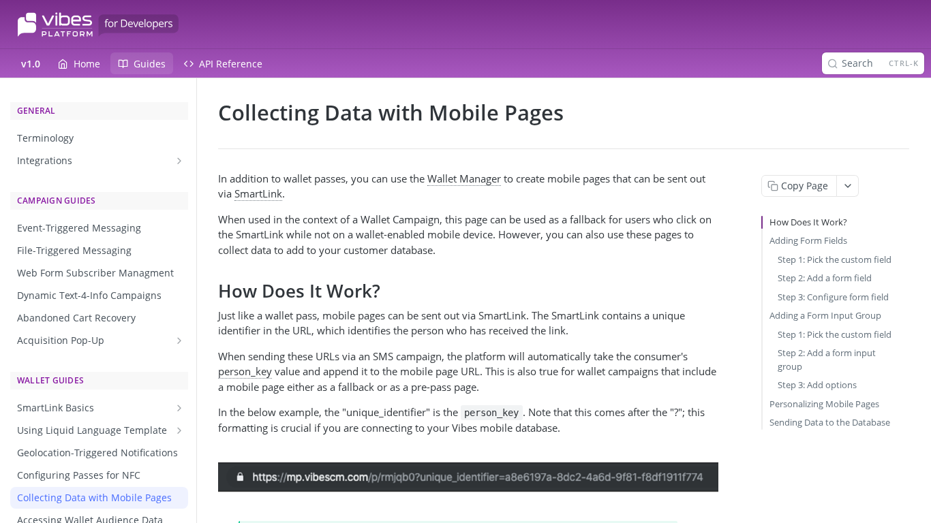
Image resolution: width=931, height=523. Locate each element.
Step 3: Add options (817, 385)
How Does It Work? (808, 222)
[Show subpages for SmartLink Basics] (179, 407)
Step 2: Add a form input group (827, 360)
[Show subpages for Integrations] (179, 160)
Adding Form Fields (808, 240)
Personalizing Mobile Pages (824, 404)
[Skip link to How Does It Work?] (209, 291)
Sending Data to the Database (829, 422)
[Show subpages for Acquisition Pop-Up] (179, 340)
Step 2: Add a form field (825, 278)
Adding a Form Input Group (825, 315)
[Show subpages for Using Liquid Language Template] (179, 430)
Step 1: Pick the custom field (834, 259)
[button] (468, 478)
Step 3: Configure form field (833, 297)
